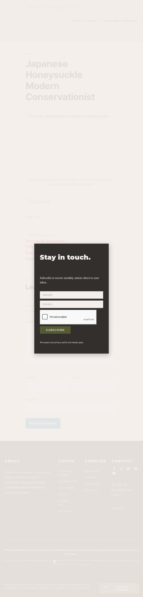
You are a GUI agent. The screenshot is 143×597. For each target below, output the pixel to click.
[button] (104, 248)
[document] (71, 298)
